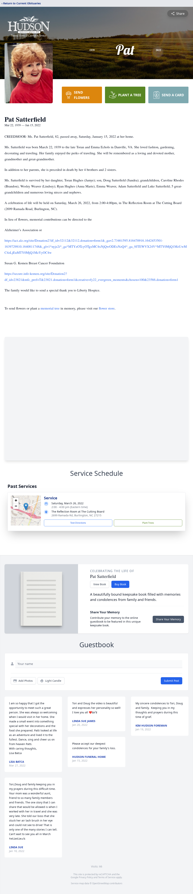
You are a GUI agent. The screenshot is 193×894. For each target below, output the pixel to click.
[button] (26, 506)
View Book (99, 584)
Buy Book (120, 584)
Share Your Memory (168, 619)
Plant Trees (148, 522)
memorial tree (50, 308)
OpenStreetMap (100, 883)
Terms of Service (107, 877)
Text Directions (78, 522)
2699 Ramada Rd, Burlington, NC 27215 (76, 515)
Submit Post (171, 680)
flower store (107, 308)
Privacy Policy (86, 877)
